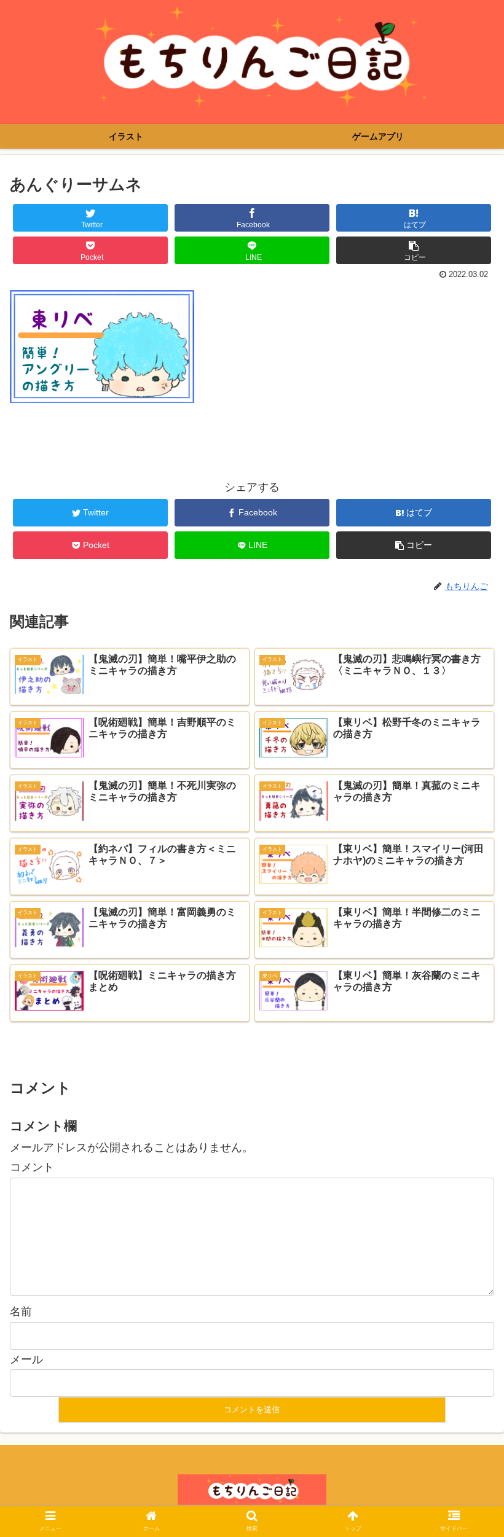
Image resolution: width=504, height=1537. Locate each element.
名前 (21, 1311)
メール (26, 1359)
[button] (466, 1186)
